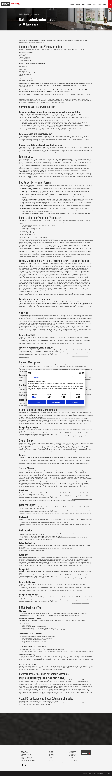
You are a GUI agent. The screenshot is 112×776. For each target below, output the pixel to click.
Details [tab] (56, 377)
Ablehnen (37, 402)
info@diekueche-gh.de (29, 760)
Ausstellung (78, 4)
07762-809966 (104, 27)
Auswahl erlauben (56, 402)
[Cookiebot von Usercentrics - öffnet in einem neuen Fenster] (78, 373)
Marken (94, 4)
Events (83, 4)
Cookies (108, 773)
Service (99, 4)
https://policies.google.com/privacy (80, 343)
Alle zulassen (75, 402)
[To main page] (11, 4)
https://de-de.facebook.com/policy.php (81, 513)
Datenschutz (36, 14)
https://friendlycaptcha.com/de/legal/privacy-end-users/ (32, 550)
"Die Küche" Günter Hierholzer (25, 14)
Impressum (92, 773)
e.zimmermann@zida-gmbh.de (26, 79)
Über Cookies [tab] (75, 377)
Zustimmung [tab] (36, 377)
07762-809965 (28, 759)
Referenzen (89, 4)
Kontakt (104, 4)
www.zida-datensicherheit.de (26, 80)
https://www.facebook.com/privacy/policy (82, 499)
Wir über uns (71, 4)
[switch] (49, 397)
